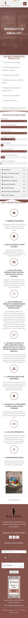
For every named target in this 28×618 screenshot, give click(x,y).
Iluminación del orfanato (11, 62)
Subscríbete (14, 572)
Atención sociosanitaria (11, 95)
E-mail (14, 549)
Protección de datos (14, 555)
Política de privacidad (7, 610)
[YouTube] (17, 537)
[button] (14, 63)
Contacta (16, 610)
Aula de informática (10, 100)
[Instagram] (14, 537)
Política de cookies (14, 612)
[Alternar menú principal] (25, 3)
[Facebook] (10, 537)
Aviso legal (23, 610)
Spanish (17, 0)
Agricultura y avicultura (11, 75)
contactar (17, 109)
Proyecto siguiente (14, 500)
